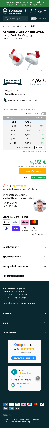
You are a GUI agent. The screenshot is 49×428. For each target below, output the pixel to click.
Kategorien (16, 26)
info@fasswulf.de (18, 297)
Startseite (6, 26)
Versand (36, 113)
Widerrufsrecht (25, 419)
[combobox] (15, 18)
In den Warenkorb (33, 171)
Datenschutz (37, 419)
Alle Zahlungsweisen (39, 234)
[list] (24, 59)
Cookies (5, 422)
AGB (15, 419)
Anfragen (39, 147)
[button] (40, 11)
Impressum (7, 419)
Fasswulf (12, 415)
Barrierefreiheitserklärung (20, 422)
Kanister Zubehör (29, 26)
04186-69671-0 (11, 203)
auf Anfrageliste (38, 178)
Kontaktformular (27, 303)
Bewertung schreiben (24, 358)
